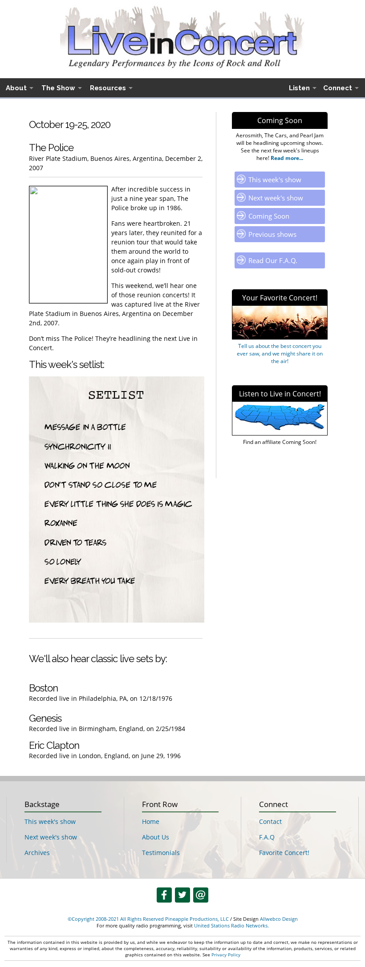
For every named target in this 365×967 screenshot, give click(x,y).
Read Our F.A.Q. (272, 260)
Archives (37, 852)
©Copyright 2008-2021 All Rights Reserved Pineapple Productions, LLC (148, 918)
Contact (270, 821)
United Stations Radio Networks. (231, 925)
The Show (58, 88)
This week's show (274, 179)
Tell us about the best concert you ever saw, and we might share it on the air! (280, 353)
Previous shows (272, 234)
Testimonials (161, 852)
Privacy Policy (225, 954)
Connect (337, 88)
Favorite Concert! (284, 852)
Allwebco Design (279, 918)
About (16, 88)
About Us (155, 837)
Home (150, 821)
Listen (299, 88)
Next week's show (275, 197)
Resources (108, 88)
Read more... (286, 158)
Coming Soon (268, 216)
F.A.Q (267, 837)
